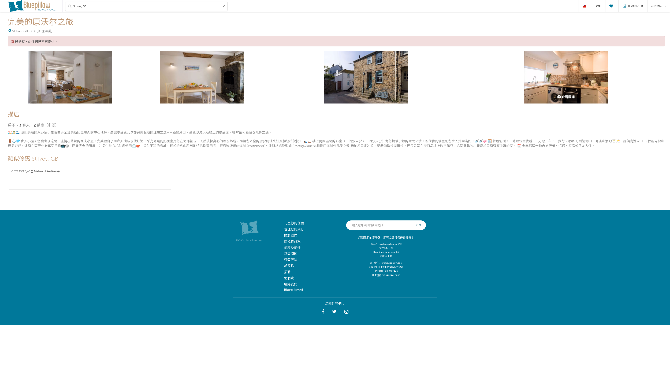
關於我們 (290, 235)
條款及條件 (292, 248)
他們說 (289, 278)
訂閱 (419, 225)
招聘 (287, 272)
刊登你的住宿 (294, 223)
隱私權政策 (292, 241)
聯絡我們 (290, 284)
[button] (323, 312)
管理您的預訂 (294, 229)
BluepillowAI (293, 290)
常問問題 (290, 254)
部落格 (289, 266)
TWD (597, 6)
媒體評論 (290, 260)
